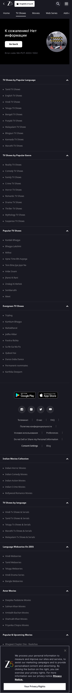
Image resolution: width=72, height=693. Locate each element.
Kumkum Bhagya (13, 321)
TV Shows (21, 13)
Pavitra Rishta (12, 340)
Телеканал (21, 420)
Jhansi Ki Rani (11, 277)
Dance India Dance (14, 359)
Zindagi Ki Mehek (13, 284)
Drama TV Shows (13, 202)
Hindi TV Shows (12, 102)
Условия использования (25, 433)
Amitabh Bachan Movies (17, 612)
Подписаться (26, 4)
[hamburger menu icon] (66, 4)
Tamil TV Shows (12, 89)
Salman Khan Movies (15, 606)
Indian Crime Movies (15, 487)
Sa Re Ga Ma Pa (13, 346)
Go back (13, 44)
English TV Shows (13, 95)
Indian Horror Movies (15, 468)
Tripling (8, 315)
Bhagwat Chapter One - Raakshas (21, 644)
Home (6, 13)
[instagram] (30, 409)
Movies (36, 13)
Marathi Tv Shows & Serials (18, 531)
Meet (7, 296)
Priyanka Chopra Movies (17, 625)
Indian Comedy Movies (16, 474)
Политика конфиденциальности (35, 426)
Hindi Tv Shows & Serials (17, 512)
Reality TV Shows (13, 164)
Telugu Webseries (14, 568)
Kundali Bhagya (12, 240)
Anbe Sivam (11, 271)
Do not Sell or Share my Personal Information (35, 439)
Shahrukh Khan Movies (16, 619)
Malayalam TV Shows (15, 127)
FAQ (51, 420)
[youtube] (49, 409)
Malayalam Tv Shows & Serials (20, 537)
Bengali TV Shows (13, 114)
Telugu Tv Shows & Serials (18, 524)
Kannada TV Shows (14, 139)
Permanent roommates (16, 365)
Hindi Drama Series (14, 575)
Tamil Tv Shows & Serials (17, 518)
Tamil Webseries (13, 562)
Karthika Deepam (13, 371)
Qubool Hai (10, 353)
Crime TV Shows (13, 183)
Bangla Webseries (14, 581)
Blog (47, 445)
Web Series (51, 13)
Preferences (51, 433)
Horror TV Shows (13, 189)
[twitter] (39, 409)
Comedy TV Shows (14, 171)
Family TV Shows (13, 177)
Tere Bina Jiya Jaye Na (15, 265)
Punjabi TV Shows (13, 120)
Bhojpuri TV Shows (14, 133)
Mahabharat (11, 328)
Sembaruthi (11, 290)
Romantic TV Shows (14, 196)
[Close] (65, 650)
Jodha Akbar (11, 334)
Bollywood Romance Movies (18, 493)
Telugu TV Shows (13, 108)
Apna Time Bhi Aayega (16, 259)
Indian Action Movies (15, 480)
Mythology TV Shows (15, 214)
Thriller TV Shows (13, 208)
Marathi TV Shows (14, 145)
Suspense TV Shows (14, 221)
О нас (38, 420)
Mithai (8, 252)
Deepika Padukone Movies (18, 600)
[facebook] (20, 409)
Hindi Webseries (13, 556)
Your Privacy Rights (34, 686)
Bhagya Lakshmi (13, 246)
